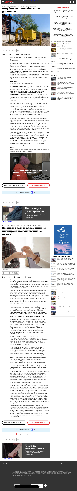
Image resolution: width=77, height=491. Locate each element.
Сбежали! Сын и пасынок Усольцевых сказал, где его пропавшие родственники (66, 70)
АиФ (9, 46)
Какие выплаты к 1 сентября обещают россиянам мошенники (65, 312)
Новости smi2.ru (7, 221)
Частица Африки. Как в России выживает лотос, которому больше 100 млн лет (65, 60)
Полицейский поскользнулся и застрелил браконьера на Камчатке (65, 292)
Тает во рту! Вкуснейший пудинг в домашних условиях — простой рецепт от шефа (65, 45)
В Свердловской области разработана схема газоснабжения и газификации (29, 171)
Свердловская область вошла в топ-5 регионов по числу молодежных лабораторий (63, 29)
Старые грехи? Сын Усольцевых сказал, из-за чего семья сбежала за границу (65, 274)
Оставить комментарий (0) (38, 185)
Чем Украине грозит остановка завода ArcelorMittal (64, 78)
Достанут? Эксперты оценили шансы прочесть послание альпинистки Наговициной (66, 279)
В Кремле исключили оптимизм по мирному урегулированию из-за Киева (65, 98)
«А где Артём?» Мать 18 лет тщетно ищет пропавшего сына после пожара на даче (65, 269)
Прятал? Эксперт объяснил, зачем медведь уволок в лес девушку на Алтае (65, 284)
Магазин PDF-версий (41, 463)
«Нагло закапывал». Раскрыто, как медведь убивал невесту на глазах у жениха (65, 65)
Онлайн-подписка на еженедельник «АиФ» (58, 463)
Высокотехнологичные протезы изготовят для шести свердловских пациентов (63, 35)
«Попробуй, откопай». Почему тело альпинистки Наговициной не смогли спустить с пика (65, 259)
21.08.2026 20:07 (5, 225)
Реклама (14, 463)
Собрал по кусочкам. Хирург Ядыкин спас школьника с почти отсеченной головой (66, 264)
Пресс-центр (31, 463)
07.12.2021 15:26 (5, 6)
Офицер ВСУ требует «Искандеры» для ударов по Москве (65, 88)
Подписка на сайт (22, 463)
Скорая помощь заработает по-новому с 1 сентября (64, 302)
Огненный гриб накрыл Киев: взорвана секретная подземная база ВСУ (65, 83)
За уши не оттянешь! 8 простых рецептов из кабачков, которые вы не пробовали (66, 50)
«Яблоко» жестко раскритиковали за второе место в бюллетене (65, 297)
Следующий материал (26, 486)
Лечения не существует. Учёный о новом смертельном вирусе (65, 54)
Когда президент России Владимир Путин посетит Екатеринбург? (63, 11)
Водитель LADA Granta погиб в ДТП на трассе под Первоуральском (63, 17)
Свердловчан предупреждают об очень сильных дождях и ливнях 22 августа (63, 23)
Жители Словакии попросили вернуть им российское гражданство (65, 93)
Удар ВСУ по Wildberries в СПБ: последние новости (64, 307)
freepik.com (5, 269)
